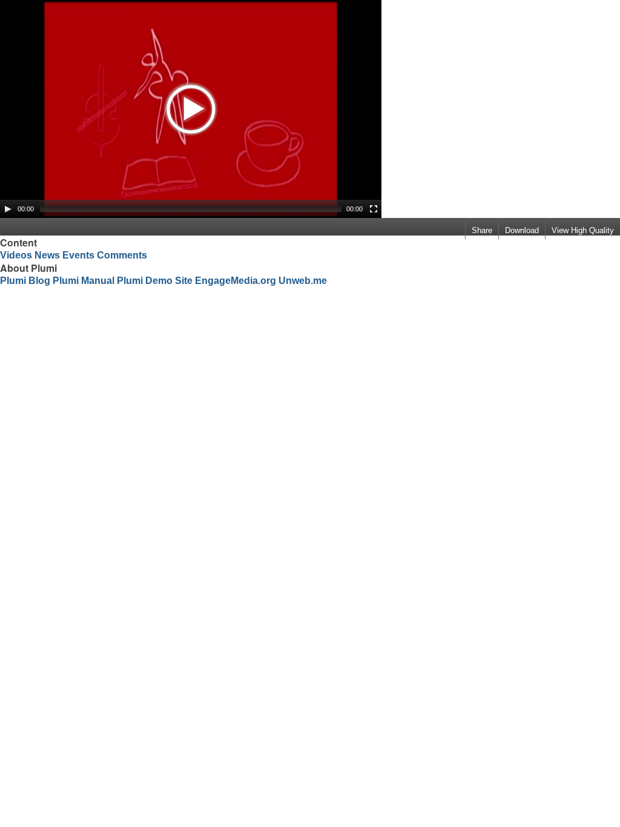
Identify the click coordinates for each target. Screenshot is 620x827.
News (47, 255)
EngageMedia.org (235, 280)
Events (78, 255)
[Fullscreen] (373, 209)
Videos (16, 255)
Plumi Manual (83, 280)
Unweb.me (303, 280)
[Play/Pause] (8, 209)
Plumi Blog (25, 280)
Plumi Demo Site (155, 280)
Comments (122, 255)
